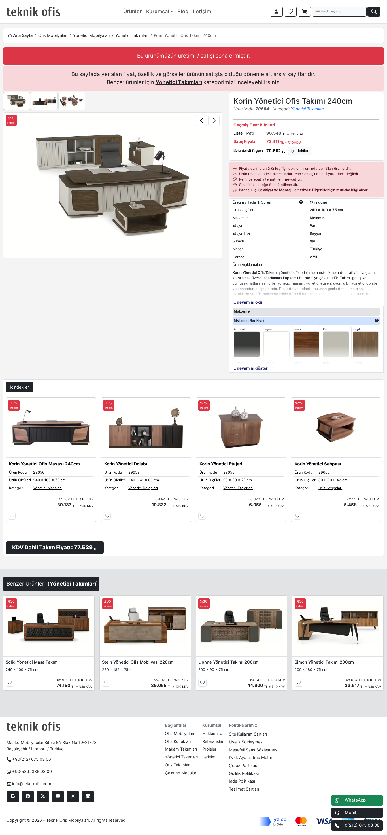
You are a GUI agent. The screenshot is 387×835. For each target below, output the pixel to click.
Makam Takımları (181, 749)
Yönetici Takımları (131, 35)
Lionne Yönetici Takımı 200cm (228, 662)
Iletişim (202, 11)
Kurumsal (157, 11)
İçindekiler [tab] (19, 387)
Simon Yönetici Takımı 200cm (324, 662)
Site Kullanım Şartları (248, 734)
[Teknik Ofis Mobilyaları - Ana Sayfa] (33, 11)
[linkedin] (88, 796)
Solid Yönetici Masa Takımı (32, 662)
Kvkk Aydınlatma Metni (250, 757)
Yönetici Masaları (47, 488)
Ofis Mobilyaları (52, 35)
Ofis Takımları (177, 764)
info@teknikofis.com (31, 783)
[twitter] (43, 796)
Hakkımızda (213, 733)
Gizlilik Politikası (244, 773)
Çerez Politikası (243, 765)
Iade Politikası (242, 781)
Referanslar (213, 741)
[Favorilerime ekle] (12, 516)
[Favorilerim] (290, 12)
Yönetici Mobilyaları (91, 35)
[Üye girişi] (276, 12)
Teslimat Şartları (244, 789)
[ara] (373, 12)
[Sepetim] (304, 12)
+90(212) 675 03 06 (31, 759)
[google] (13, 796)
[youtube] (58, 796)
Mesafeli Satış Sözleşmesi (253, 749)
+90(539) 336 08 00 (32, 771)
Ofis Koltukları (178, 741)
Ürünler (132, 11)
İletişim (209, 757)
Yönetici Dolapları (143, 488)
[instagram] (73, 796)
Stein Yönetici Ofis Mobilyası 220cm (138, 662)
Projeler (209, 749)
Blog (182, 11)
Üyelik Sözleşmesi (246, 741)
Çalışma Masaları (181, 772)
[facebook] (28, 796)
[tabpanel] (193, 475)
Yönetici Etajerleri (238, 488)
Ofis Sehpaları (330, 488)
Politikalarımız (243, 725)
